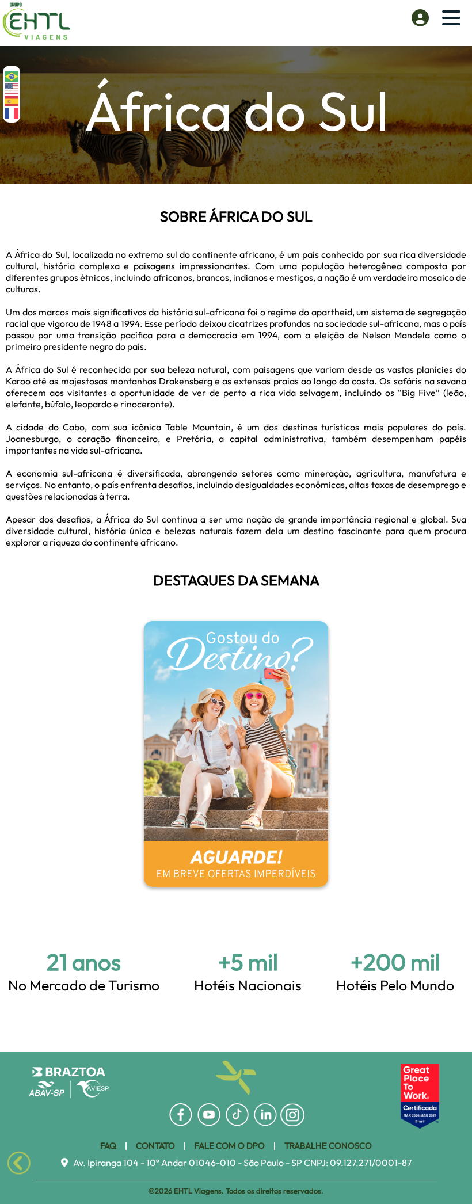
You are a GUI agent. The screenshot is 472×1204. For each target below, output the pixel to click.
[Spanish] (12, 100)
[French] (12, 112)
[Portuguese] (12, 76)
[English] (12, 88)
